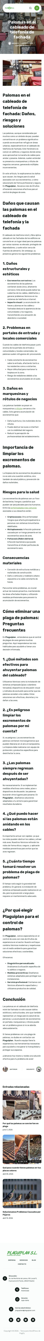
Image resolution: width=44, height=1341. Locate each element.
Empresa (11, 1260)
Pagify (22, 1333)
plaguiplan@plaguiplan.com (25, 1310)
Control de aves (22, 46)
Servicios (24, 1260)
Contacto (22, 1264)
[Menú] (36, 8)
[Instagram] (25, 1320)
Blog (34, 1260)
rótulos (19, 408)
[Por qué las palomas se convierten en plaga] (22, 1105)
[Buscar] (30, 8)
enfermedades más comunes (24, 508)
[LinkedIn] (33, 1320)
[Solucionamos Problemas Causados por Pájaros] (22, 1193)
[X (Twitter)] (18, 1320)
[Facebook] (11, 1320)
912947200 (25, 1291)
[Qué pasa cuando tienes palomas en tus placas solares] (22, 1149)
